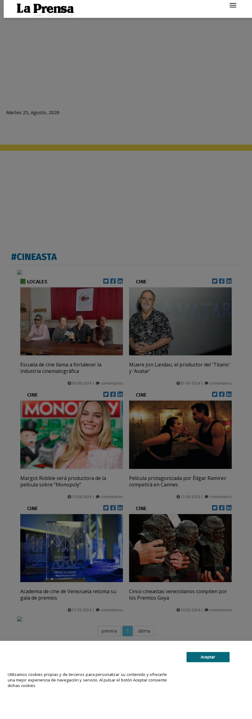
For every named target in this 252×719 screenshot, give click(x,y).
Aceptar (208, 657)
